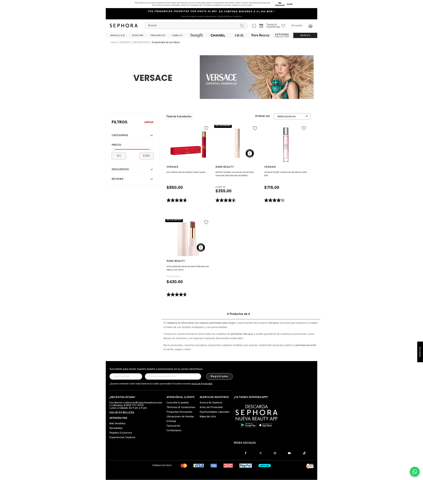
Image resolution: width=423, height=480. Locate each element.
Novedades (116, 428)
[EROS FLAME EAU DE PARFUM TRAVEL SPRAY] (188, 144)
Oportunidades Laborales (215, 412)
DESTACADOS (141, 42)
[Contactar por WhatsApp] (415, 472)
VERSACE (125, 42)
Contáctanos (174, 430)
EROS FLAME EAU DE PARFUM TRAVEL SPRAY (186, 172)
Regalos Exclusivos (120, 433)
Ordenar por (262, 116)
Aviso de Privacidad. (202, 384)
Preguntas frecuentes (179, 412)
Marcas (305, 35)
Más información (280, 4)
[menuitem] (118, 35)
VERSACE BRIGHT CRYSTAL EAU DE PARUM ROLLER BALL (285, 174)
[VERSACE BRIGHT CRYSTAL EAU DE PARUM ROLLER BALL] (286, 144)
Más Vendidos (117, 423)
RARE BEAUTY (224, 167)
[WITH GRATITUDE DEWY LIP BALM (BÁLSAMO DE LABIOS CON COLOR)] (188, 239)
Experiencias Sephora (122, 437)
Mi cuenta (297, 26)
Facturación (173, 426)
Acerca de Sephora (211, 402)
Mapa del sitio (208, 416)
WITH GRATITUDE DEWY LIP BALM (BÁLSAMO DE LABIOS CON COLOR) (188, 268)
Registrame (219, 376)
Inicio (114, 42)
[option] (257, 77)
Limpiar (149, 122)
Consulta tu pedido (178, 402)
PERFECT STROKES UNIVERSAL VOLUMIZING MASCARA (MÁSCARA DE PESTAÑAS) (234, 174)
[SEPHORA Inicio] (124, 26)
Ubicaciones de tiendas (180, 416)
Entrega (171, 421)
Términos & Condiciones (181, 407)
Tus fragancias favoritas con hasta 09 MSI (182, 12)
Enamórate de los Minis (166, 42)
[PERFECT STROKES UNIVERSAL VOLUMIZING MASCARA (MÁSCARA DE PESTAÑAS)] (237, 144)
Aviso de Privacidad (211, 407)
